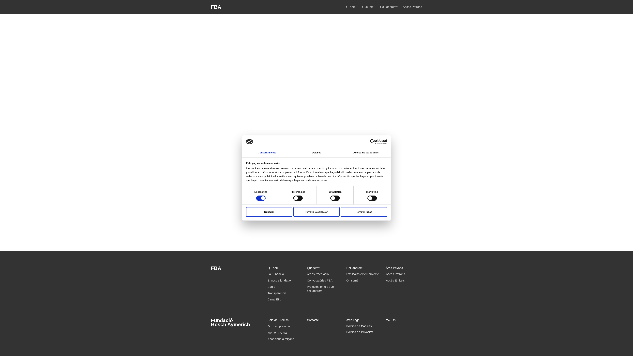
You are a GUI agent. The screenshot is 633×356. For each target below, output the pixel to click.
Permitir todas (364, 211)
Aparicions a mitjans (281, 339)
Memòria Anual (277, 332)
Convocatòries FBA (319, 280)
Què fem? (368, 7)
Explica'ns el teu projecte (362, 274)
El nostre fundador (280, 280)
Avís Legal (353, 320)
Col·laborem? (389, 7)
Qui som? (351, 7)
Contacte (313, 320)
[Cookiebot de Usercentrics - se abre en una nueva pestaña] (372, 141)
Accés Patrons (395, 274)
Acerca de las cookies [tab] (366, 152)
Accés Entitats (395, 280)
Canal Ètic (274, 299)
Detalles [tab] (316, 152)
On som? (352, 280)
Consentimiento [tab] (267, 152)
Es (394, 320)
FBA (216, 7)
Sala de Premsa (278, 320)
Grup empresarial (279, 326)
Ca (388, 320)
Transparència (277, 293)
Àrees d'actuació (318, 274)
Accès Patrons (412, 7)
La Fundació (276, 274)
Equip (271, 286)
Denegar (269, 211)
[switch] (298, 198)
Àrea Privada (394, 268)
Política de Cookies (359, 326)
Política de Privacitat (359, 332)
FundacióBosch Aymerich (230, 322)
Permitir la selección (316, 211)
